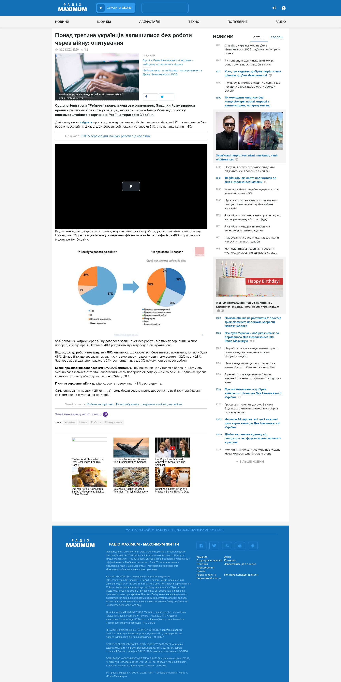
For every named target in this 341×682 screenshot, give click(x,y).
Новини (62, 22)
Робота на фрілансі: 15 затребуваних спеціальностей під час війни (134, 404)
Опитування (113, 422)
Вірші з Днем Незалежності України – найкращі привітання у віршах (168, 62)
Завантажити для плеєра (240, 564)
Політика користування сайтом (205, 567)
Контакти (230, 560)
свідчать (86, 122)
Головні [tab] (277, 37)
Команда (202, 557)
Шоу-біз (104, 22)
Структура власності (209, 560)
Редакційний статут (209, 578)
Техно (194, 22)
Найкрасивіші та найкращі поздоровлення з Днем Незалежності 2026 (172, 72)
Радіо (281, 22)
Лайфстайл (149, 22)
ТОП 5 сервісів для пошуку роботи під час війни (116, 136)
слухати (119, 8)
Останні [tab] (259, 37)
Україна (70, 422)
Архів (227, 557)
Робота (96, 422)
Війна (83, 422)
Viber (105, 414)
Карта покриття (206, 574)
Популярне (238, 22)
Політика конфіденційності (241, 574)
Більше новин (252, 461)
